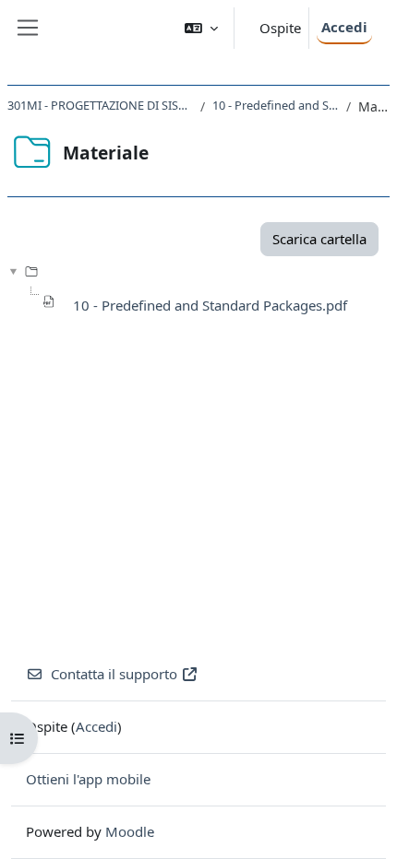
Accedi (344, 27)
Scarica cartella (319, 238)
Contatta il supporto (114, 674)
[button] (201, 28)
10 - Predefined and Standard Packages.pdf (210, 305)
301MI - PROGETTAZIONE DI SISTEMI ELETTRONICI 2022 (100, 105)
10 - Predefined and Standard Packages (275, 105)
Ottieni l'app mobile (88, 779)
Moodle (129, 831)
